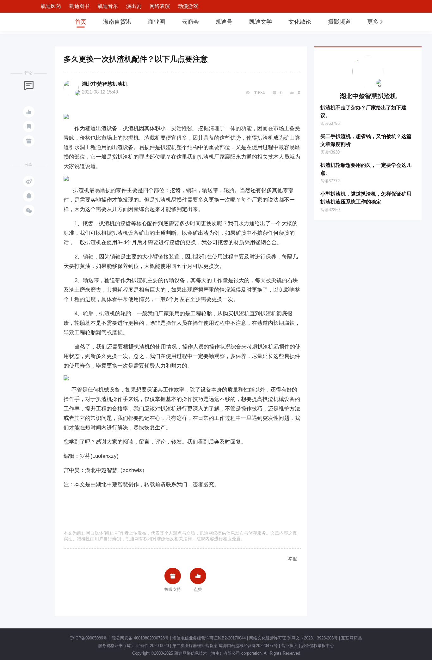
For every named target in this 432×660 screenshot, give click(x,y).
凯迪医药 (51, 6)
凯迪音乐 (108, 6)
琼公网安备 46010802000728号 (140, 638)
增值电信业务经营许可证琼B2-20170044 (209, 638)
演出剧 (133, 6)
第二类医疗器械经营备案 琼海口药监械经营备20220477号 (225, 645)
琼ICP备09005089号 (88, 638)
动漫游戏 (188, 6)
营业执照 (289, 645)
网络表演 (160, 6)
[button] (375, 22)
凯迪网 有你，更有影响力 (46, 21)
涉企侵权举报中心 (317, 645)
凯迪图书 (79, 6)
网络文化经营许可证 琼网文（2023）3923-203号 (293, 638)
